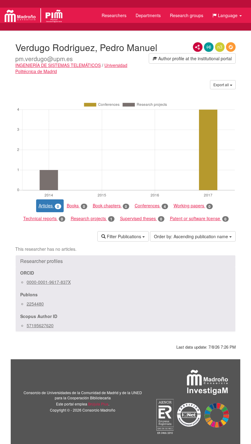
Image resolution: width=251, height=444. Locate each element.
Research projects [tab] (91, 218)
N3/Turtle (220, 47)
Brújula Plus (98, 403)
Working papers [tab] (192, 205)
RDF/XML (198, 47)
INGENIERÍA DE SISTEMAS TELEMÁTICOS (58, 65)
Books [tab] (76, 205)
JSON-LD (209, 47)
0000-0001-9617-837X (49, 282)
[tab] (125, 261)
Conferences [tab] (150, 205)
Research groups (186, 15)
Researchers (114, 15)
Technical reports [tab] (43, 218)
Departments (148, 15)
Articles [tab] (49, 205)
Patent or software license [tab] (198, 218)
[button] (227, 15)
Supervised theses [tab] (141, 218)
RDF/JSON (231, 47)
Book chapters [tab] (110, 205)
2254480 (35, 304)
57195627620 (40, 325)
